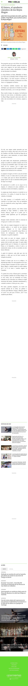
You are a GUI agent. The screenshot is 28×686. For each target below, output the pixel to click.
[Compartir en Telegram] (19, 49)
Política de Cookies (14, 670)
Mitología (5, 45)
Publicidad (14, 664)
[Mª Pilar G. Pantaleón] (14, 54)
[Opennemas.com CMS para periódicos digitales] (14, 677)
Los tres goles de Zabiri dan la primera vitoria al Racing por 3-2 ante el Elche (19, 455)
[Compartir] (2, 49)
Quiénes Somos (14, 663)
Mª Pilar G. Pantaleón (13, 57)
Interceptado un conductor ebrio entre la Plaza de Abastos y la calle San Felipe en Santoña (13, 593)
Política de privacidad (14, 668)
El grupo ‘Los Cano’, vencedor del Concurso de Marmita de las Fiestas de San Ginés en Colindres (13, 584)
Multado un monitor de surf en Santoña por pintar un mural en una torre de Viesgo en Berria (13, 575)
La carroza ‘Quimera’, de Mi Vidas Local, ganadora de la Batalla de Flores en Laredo (19, 463)
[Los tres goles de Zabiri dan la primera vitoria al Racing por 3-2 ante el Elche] (6, 456)
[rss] (19, 57)
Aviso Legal (14, 666)
